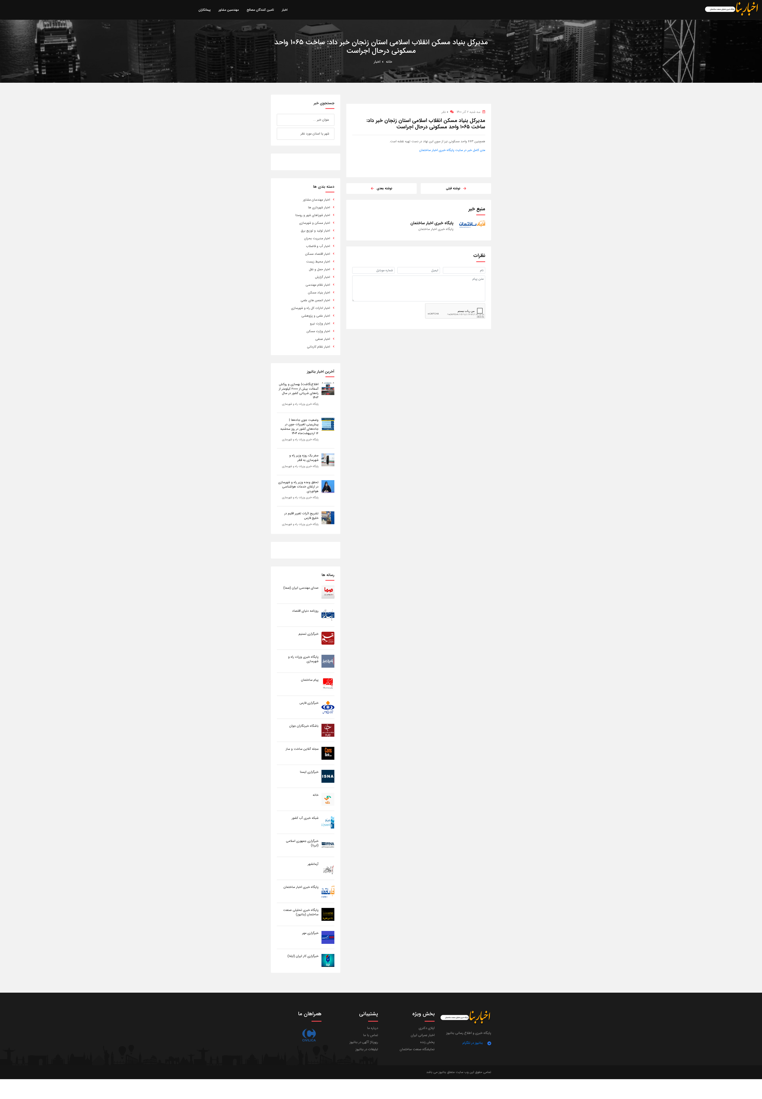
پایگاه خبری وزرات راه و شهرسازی (300, 404)
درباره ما (372, 1028)
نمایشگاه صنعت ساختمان (417, 1049)
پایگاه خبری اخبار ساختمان (301, 887)
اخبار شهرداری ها (319, 207)
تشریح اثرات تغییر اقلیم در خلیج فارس (301, 515)
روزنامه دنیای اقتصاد (305, 610)
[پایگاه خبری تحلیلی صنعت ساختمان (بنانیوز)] (327, 914)
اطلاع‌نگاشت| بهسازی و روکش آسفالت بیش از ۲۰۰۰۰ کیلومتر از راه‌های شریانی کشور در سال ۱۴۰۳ (298, 391)
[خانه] (327, 799)
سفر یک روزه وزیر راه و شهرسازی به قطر (303, 457)
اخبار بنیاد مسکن (319, 292)
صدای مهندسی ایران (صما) (300, 587)
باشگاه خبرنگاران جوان (303, 725)
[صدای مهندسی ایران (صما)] (327, 591)
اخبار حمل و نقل (319, 269)
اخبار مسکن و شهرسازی (314, 222)
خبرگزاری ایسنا (309, 771)
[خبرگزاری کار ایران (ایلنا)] (327, 960)
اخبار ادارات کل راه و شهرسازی (310, 308)
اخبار (377, 61)
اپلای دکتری (427, 1028)
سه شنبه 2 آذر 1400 (468, 112)
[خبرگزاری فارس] (327, 707)
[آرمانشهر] (327, 868)
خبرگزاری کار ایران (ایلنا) (303, 956)
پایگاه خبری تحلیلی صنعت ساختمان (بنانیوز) (300, 912)
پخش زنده (427, 1042)
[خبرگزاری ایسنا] (327, 776)
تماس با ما (370, 1035)
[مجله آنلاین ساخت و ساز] (327, 753)
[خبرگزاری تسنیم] (327, 638)
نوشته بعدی (384, 188)
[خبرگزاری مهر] (327, 937)
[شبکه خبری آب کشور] (327, 822)
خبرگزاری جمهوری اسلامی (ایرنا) (302, 843)
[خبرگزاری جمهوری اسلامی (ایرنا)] (327, 845)
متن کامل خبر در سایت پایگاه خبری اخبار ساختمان (452, 150)
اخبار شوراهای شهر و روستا (312, 215)
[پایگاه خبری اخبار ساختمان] (327, 891)
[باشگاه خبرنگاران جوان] (327, 730)
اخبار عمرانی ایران (423, 1035)
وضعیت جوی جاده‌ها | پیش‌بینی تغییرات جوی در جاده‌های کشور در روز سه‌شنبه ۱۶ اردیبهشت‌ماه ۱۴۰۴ (299, 426)
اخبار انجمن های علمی (315, 300)
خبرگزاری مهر (310, 933)
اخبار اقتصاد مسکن (317, 253)
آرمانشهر (313, 864)
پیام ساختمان (309, 679)
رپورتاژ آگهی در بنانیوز (364, 1042)
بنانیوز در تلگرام (473, 1043)
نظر (445, 112)
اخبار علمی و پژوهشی (315, 315)
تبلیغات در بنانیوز (367, 1049)
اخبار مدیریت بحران (317, 238)
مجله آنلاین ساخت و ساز (302, 748)
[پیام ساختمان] (327, 684)
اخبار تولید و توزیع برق (315, 230)
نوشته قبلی (453, 188)
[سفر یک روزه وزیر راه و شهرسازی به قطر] (327, 459)
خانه (389, 61)
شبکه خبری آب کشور (305, 817)
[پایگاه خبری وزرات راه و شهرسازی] (327, 661)
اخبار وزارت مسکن (318, 331)
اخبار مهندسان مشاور (316, 199)
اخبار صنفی (322, 339)
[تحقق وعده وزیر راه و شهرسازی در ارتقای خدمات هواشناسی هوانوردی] (327, 486)
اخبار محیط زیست (318, 261)
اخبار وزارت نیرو (320, 323)
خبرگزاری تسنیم (308, 633)
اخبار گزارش (322, 277)
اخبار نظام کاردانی (318, 346)
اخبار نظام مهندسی (318, 284)
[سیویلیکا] (309, 1035)
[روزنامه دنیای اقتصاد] (327, 614)
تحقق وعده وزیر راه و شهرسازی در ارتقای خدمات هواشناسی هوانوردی (298, 487)
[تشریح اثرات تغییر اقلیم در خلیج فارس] (327, 517)
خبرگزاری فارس (309, 702)
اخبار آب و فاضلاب (318, 246)
